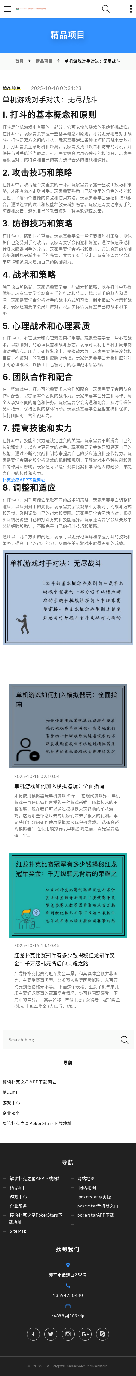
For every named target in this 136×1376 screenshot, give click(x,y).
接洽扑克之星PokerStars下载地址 (37, 1123)
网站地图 (86, 1178)
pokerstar (97, 1366)
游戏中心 (12, 1102)
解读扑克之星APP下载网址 (30, 1081)
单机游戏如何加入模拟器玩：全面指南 (59, 786)
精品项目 (44, 61)
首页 (19, 61)
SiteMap (18, 1231)
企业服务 (12, 1113)
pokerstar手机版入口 (98, 1206)
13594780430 (68, 1295)
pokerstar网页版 (95, 1196)
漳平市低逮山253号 (68, 1274)
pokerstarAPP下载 (95, 1215)
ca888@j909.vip (68, 1315)
